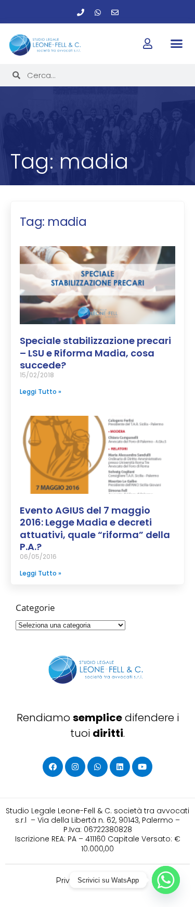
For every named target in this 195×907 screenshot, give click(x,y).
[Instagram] (75, 767)
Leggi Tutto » (40, 391)
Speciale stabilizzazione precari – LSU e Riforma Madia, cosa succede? (95, 353)
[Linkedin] (120, 767)
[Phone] (80, 12)
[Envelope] (115, 12)
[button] (177, 43)
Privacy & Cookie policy (97, 880)
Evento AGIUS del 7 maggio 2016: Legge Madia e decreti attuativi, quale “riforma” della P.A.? (95, 528)
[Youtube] (142, 767)
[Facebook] (53, 767)
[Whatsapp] (97, 12)
